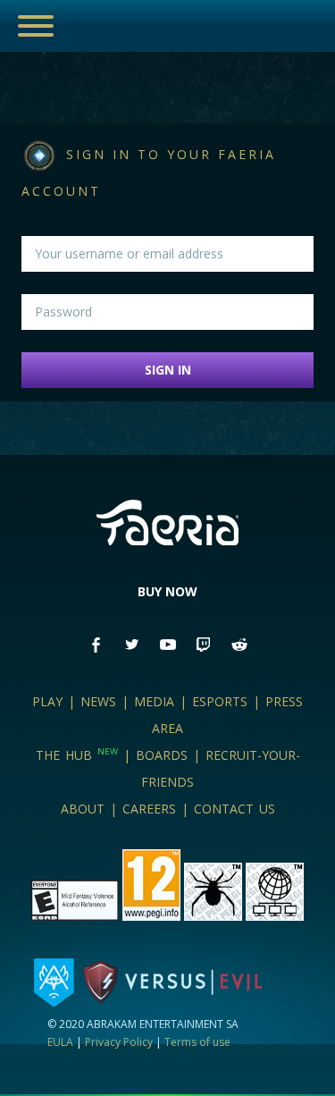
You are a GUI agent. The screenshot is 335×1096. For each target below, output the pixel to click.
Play (47, 701)
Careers (149, 808)
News (98, 701)
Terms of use (197, 1042)
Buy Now (167, 591)
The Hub (77, 754)
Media (154, 701)
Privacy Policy (119, 1042)
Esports (219, 701)
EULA (60, 1042)
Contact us (234, 808)
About (83, 808)
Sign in (168, 369)
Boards (162, 754)
